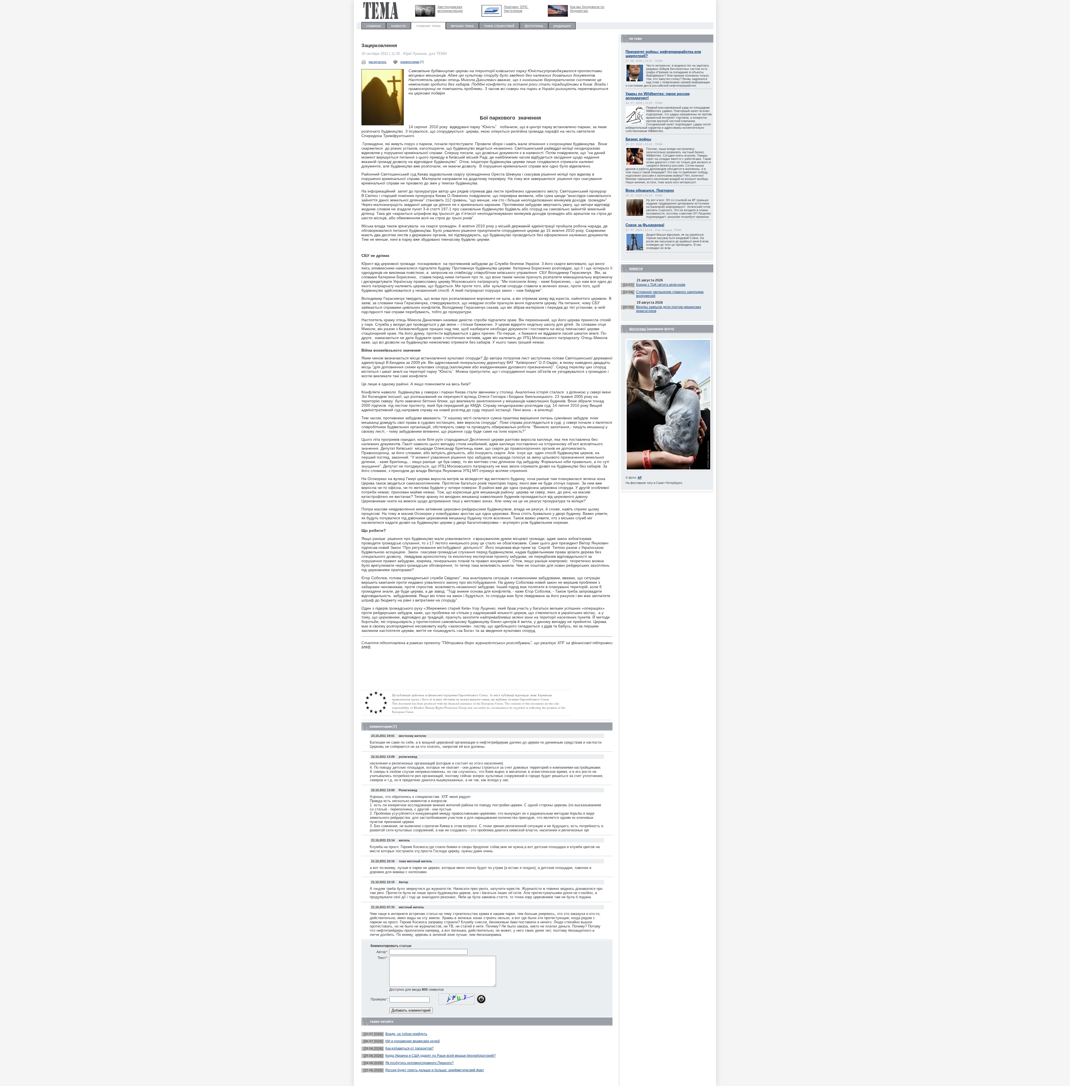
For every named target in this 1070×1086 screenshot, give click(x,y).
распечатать (377, 62)
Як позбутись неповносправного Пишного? (419, 1063)
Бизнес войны (638, 139)
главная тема (428, 25)
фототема (534, 25)
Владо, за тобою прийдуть (406, 1034)
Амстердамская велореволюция (450, 9)
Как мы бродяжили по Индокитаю (587, 9)
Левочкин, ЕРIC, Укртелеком (516, 9)
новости (398, 25)
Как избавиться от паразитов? (409, 1048)
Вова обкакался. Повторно (650, 190)
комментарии (409, 62)
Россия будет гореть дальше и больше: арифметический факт (434, 1070)
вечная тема (462, 25)
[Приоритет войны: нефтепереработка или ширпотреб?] (640, 81)
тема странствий (499, 25)
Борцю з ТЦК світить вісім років (660, 285)
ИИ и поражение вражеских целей (412, 1041)
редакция (562, 25)
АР (640, 477)
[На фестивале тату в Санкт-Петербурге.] (669, 469)
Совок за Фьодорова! (645, 225)
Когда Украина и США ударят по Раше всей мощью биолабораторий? (440, 1056)
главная (373, 25)
